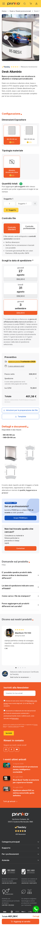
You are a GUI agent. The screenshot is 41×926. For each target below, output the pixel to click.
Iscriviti (9, 733)
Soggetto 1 (8, 199)
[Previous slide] (6, 37)
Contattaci (20, 548)
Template (22, 416)
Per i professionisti (10, 854)
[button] (15, 667)
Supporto (6, 848)
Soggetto (12, 210)
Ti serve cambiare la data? (16, 366)
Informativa (15, 718)
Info (12, 142)
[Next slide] (35, 37)
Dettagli (36, 916)
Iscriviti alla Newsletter (16, 687)
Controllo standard (12, 228)
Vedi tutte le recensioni (19, 677)
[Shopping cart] (31, 3)
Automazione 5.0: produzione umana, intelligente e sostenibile (25, 769)
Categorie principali (11, 842)
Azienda (5, 860)
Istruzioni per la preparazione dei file (22, 410)
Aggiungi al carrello (22, 921)
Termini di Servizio (13, 726)
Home (4, 11)
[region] (20, 12)
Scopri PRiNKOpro (20, 518)
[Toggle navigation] (3, 4)
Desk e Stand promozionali (20, 11)
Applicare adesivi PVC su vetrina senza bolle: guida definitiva (23, 792)
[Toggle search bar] (24, 3)
